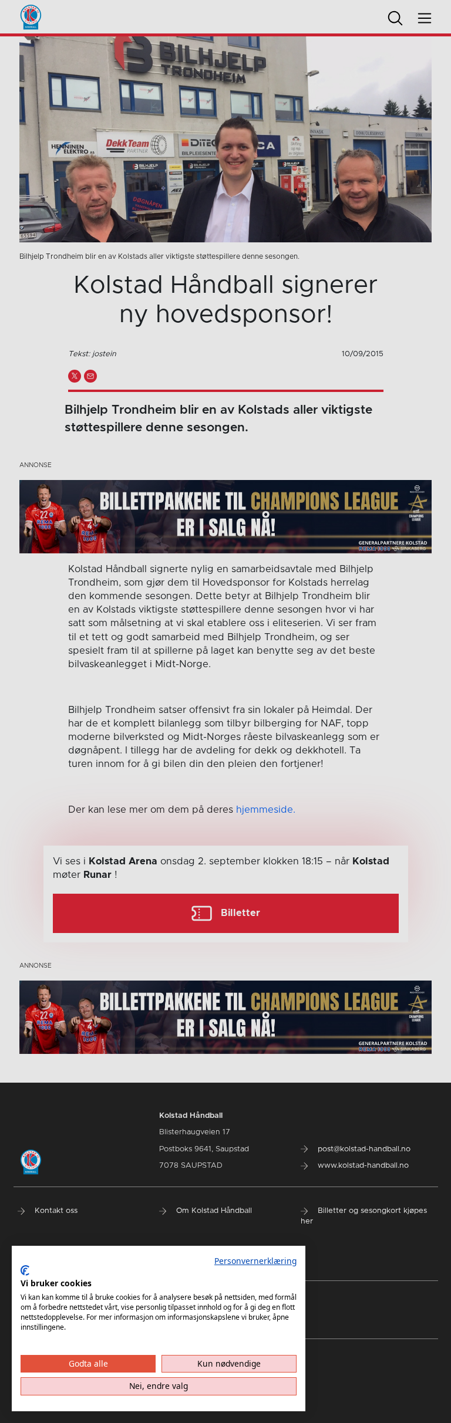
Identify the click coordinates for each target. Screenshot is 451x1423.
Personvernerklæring (255, 1260)
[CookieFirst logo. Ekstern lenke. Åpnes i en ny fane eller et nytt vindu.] (25, 1270)
